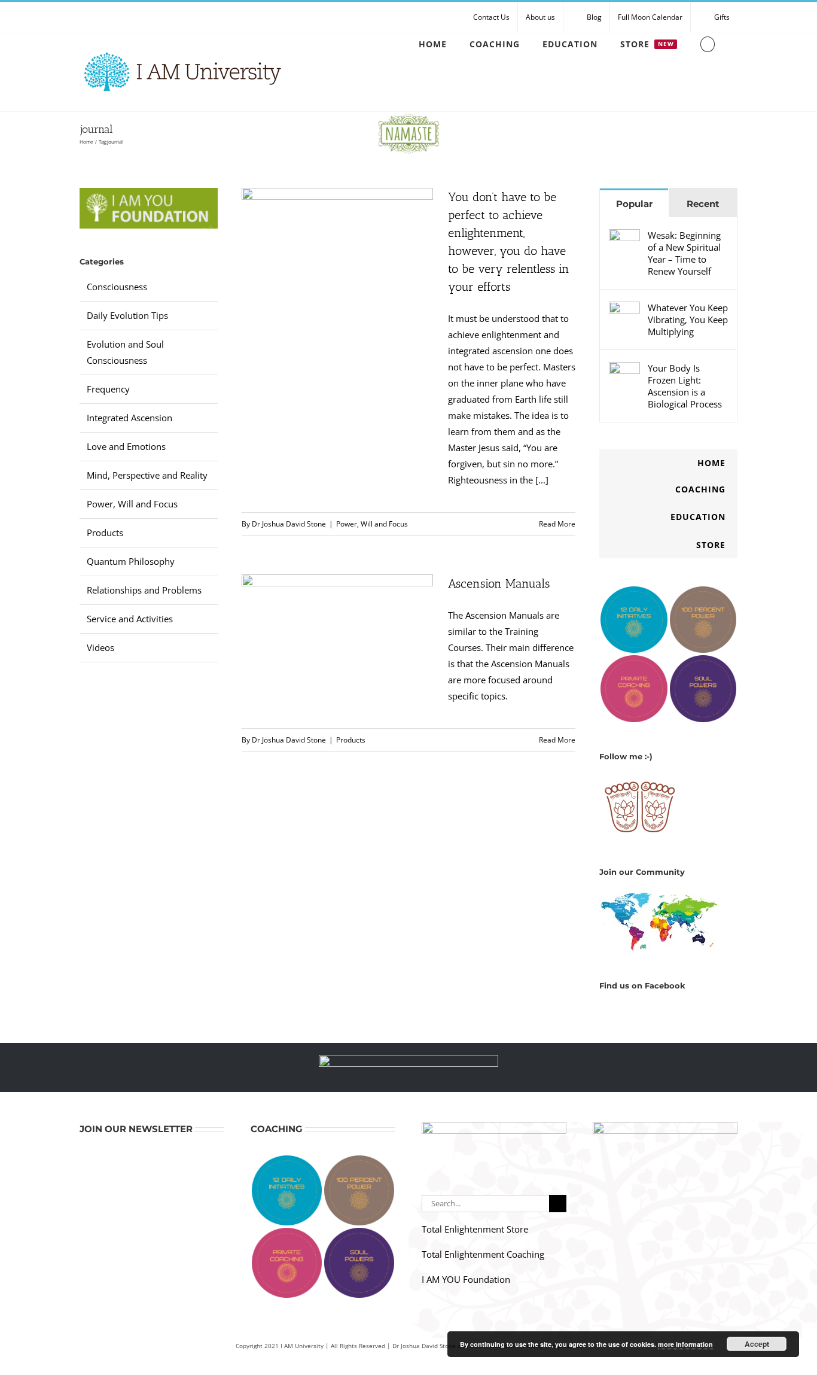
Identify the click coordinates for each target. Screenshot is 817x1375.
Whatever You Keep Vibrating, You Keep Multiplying (688, 319)
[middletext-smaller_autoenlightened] (408, 1059)
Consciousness (117, 287)
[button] (707, 44)
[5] (665, 1126)
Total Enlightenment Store (475, 1229)
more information (685, 1344)
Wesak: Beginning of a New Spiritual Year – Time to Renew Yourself (684, 253)
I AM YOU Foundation (466, 1279)
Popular (634, 203)
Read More (557, 524)
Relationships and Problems (144, 590)
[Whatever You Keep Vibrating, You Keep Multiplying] (624, 309)
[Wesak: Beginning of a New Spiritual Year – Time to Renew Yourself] (624, 237)
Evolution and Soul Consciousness (125, 352)
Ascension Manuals (499, 583)
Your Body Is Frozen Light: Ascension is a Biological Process (685, 386)
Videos (100, 647)
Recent (703, 203)
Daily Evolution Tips (127, 315)
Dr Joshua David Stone (289, 524)
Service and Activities (130, 619)
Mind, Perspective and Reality (147, 475)
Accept (757, 1344)
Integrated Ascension (129, 418)
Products (350, 740)
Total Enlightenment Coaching (483, 1254)
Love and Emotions (126, 446)
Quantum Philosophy (131, 561)
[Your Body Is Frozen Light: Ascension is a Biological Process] (624, 370)
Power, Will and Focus (372, 524)
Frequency (108, 389)
